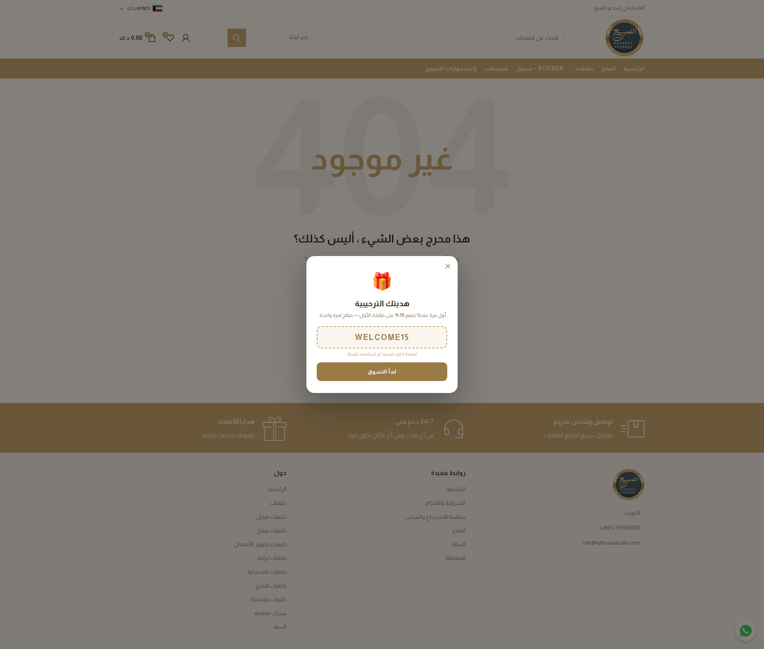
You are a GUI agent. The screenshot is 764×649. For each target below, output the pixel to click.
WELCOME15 (382, 337)
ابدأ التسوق (382, 372)
